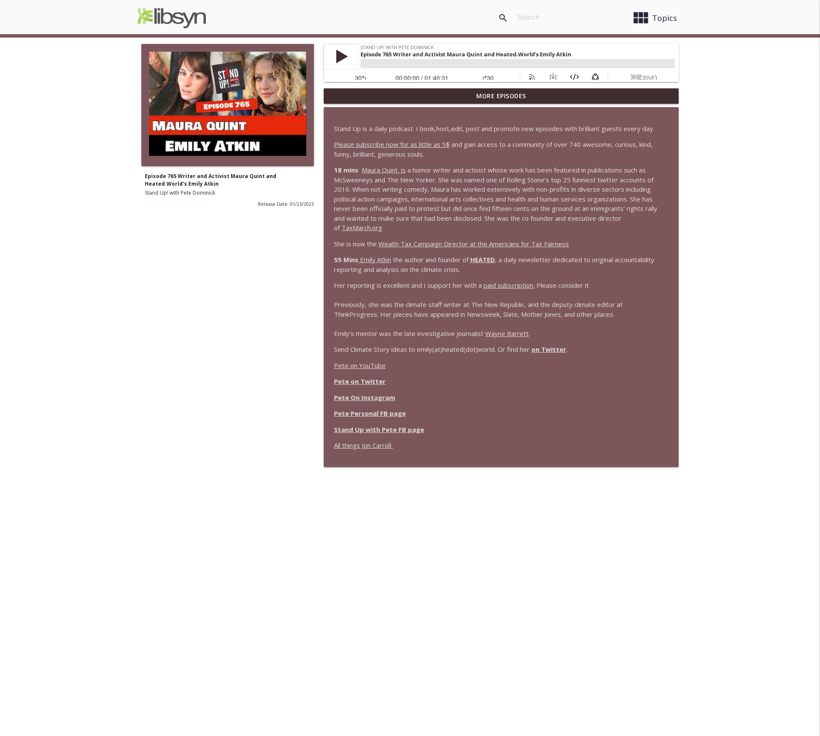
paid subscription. (509, 285)
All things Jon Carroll (362, 445)
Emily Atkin (374, 259)
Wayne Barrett (507, 333)
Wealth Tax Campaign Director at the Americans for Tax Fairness (473, 243)
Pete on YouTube (360, 365)
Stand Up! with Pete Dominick (180, 192)
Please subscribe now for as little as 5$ (392, 144)
